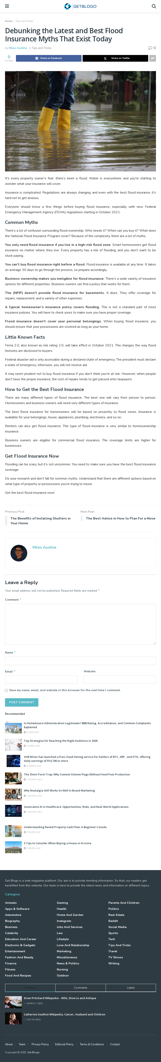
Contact (115, 1044)
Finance (10, 963)
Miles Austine (18, 48)
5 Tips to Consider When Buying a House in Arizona (57, 843)
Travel (112, 951)
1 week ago (33, 745)
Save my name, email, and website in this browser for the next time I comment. (65, 690)
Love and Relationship (73, 945)
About (9, 1044)
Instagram (64, 921)
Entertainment (15, 951)
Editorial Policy (64, 1044)
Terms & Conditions (92, 1044)
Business (11, 927)
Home (8, 21)
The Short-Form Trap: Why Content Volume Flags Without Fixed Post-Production (77, 774)
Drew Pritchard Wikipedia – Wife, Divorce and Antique (60, 998)
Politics (113, 909)
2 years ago (33, 832)
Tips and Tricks (24, 21)
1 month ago (34, 779)
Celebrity (11, 933)
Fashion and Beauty (19, 957)
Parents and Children (123, 903)
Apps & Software (17, 909)
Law (60, 933)
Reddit (113, 921)
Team (22, 1044)
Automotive (13, 915)
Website (89, 671)
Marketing (64, 951)
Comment (13, 599)
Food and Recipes (18, 976)
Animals (11, 903)
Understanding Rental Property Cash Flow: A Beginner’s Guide (65, 827)
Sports (113, 933)
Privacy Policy (40, 1044)
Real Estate (116, 915)
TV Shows (115, 957)
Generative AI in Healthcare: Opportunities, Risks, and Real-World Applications (76, 807)
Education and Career (20, 939)
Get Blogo (33, 1052)
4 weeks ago (33, 766)
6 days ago (32, 732)
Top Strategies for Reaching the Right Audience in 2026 (60, 741)
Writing (113, 963)
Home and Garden (70, 915)
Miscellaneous (67, 957)
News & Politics (68, 963)
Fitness (10, 969)
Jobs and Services (69, 927)
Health (61, 909)
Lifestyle (63, 939)
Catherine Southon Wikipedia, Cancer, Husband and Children (64, 1014)
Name (10, 652)
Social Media (117, 927)
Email (10, 671)
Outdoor (63, 976)
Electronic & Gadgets (20, 945)
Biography (12, 921)
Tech (111, 939)
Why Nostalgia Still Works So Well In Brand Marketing (59, 790)
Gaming (62, 903)
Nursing (62, 969)
